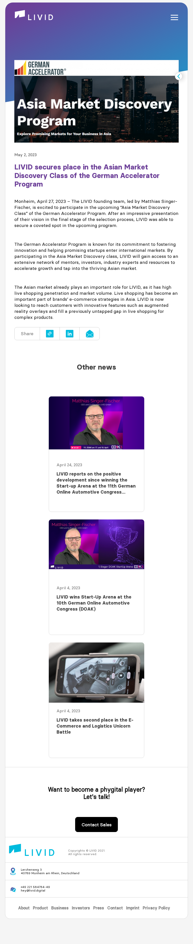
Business (60, 908)
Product (40, 908)
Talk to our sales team (96, 827)
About (24, 908)
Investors (81, 908)
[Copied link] (50, 333)
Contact (115, 908)
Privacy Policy (156, 908)
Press (98, 908)
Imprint (132, 908)
